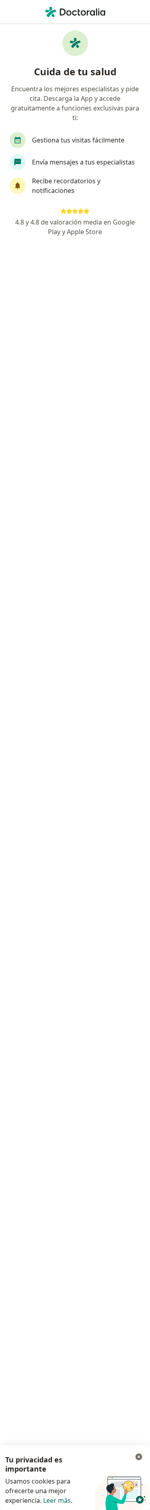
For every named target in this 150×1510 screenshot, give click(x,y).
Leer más (57, 1500)
